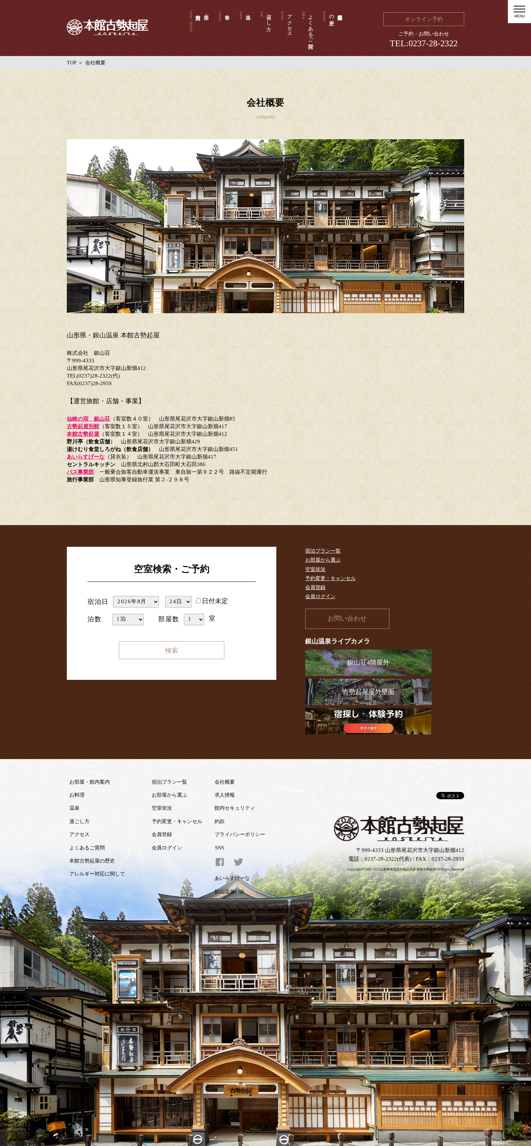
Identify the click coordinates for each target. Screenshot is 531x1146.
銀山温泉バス (230, 891)
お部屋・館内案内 (89, 782)
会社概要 (225, 782)
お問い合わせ (347, 618)
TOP (72, 62)
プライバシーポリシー (240, 834)
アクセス (290, 22)
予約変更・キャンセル (330, 578)
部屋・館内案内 (199, 31)
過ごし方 (269, 17)
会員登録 (315, 587)
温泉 (245, 31)
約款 (220, 821)
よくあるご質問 (311, 25)
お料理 (77, 795)
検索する (172, 651)
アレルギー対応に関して (97, 874)
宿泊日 (98, 601)
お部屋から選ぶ (323, 560)
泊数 (94, 619)
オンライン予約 (424, 19)
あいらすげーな (232, 878)
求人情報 (225, 795)
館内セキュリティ (235, 808)
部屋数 (169, 619)
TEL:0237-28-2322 (424, 43)
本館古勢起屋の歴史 (331, 14)
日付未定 (215, 601)
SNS (219, 848)
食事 (224, 31)
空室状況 (315, 569)
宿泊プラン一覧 (323, 551)
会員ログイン (320, 596)
